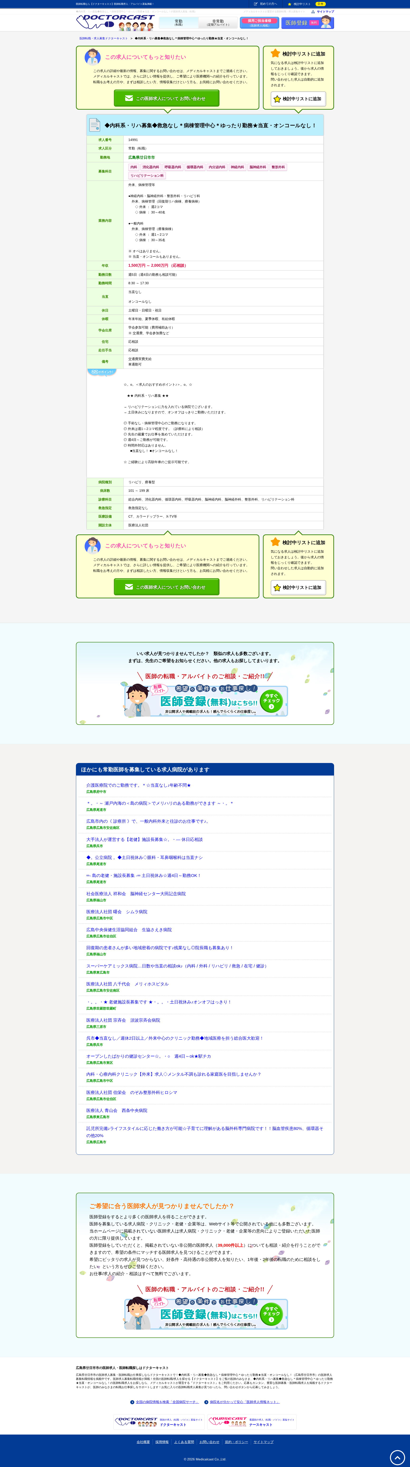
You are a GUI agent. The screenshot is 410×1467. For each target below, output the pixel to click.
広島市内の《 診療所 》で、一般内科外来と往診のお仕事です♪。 (148, 821)
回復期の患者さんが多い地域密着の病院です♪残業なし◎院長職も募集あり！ (160, 947)
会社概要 (143, 1442)
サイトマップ (325, 11)
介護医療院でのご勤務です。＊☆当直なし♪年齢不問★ (138, 785)
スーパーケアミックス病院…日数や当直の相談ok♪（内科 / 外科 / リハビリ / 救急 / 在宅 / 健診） (177, 966)
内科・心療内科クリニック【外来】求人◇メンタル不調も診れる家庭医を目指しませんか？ (173, 1074)
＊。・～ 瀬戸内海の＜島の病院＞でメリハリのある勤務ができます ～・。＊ (160, 803)
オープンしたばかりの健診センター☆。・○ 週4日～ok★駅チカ (148, 1056)
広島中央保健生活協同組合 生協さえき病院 (129, 929)
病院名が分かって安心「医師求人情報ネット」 (245, 1402)
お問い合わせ (209, 1442)
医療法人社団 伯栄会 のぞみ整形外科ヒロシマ (131, 1092)
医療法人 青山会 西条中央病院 (116, 1110)
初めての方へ (268, 3)
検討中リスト (308, 4)
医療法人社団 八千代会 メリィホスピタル (127, 984)
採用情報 (162, 1442)
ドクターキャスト (181, 1422)
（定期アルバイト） (218, 23)
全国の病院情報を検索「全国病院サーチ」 (167, 1402)
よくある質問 (184, 1442)
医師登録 (301, 23)
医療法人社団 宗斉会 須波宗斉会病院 (123, 1020)
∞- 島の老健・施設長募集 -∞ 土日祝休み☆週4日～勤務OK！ (143, 875)
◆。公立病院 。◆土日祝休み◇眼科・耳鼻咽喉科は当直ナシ (144, 857)
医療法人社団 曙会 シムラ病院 (116, 911)
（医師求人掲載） (259, 23)
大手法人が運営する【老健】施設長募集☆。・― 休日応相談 (144, 839)
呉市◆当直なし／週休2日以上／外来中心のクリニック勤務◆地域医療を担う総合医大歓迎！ (175, 1038)
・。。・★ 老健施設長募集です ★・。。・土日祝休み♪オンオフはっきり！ (159, 1002)
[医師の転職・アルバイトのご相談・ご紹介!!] (205, 700)
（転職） (178, 23)
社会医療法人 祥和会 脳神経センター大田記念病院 (136, 893)
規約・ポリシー (236, 1442)
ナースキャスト (271, 1422)
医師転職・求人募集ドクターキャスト (103, 38)
